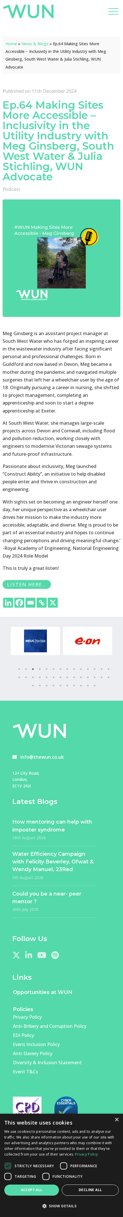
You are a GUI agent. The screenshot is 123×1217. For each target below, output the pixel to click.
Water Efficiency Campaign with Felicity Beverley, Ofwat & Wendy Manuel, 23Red (53, 861)
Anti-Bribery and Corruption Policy (49, 1026)
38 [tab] (95, 685)
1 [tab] (19, 669)
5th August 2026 (27, 877)
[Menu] (113, 11)
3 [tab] (33, 669)
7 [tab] (60, 669)
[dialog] (61, 1165)
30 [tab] (40, 685)
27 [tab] (101, 677)
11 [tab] (88, 669)
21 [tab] (60, 677)
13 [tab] (101, 669)
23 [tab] (74, 677)
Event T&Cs (25, 1072)
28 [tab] (108, 677)
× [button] (116, 1120)
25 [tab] (88, 677)
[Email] (30, 603)
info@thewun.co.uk (42, 757)
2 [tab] (26, 669)
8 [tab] (67, 669)
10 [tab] (81, 669)
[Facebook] (19, 603)
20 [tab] (53, 677)
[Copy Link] (42, 603)
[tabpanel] (35, 641)
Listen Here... (26, 584)
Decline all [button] (90, 1189)
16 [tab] (26, 677)
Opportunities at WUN (42, 992)
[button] (61, 1206)
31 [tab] (46, 685)
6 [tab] (53, 669)
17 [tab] (33, 677)
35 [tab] (74, 685)
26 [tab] (95, 677)
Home (11, 43)
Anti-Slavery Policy (32, 1053)
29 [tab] (33, 685)
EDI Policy (23, 1035)
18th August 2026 (29, 837)
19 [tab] (46, 677)
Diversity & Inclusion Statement (47, 1062)
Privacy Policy (27, 1017)
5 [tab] (46, 669)
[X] (53, 603)
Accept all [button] (32, 1189)
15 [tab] (19, 677)
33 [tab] (60, 685)
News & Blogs (34, 43)
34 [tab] (67, 685)
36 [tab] (81, 685)
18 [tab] (40, 677)
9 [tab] (74, 669)
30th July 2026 (25, 909)
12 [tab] (95, 669)
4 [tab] (40, 669)
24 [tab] (81, 677)
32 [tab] (53, 685)
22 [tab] (67, 677)
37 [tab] (88, 685)
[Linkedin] (8, 603)
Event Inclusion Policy (36, 1044)
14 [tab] (108, 669)
